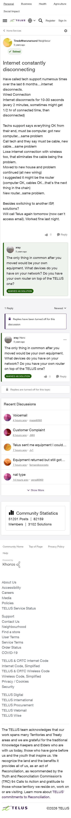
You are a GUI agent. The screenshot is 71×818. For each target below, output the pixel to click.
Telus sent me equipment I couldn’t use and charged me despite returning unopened (40, 445)
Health (42, 3)
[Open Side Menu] (5, 20)
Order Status (11, 647)
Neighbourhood (14, 627)
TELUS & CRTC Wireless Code (26, 671)
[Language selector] (31, 20)
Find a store (11, 632)
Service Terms (12, 642)
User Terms (10, 637)
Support (8, 616)
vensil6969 (37, 479)
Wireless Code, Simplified (21, 676)
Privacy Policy (56, 546)
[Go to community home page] (18, 20)
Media (6, 598)
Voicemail (20, 415)
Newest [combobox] (60, 308)
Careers (8, 593)
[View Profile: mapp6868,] (7, 417)
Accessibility (11, 587)
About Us (9, 582)
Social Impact (11, 11)
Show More (37, 490)
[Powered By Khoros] (35, 563)
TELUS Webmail (14, 710)
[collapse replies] (35, 334)
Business (26, 3)
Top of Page (36, 546)
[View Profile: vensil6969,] (7, 477)
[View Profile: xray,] (10, 249)
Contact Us (10, 622)
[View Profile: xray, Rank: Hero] (8, 339)
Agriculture (60, 3)
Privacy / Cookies (15, 681)
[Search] (40, 20)
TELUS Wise (11, 715)
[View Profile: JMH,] (7, 432)
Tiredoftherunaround (26, 40)
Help (5, 553)
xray (18, 247)
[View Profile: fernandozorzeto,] (7, 462)
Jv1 (31, 450)
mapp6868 (35, 420)
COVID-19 (10, 653)
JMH (32, 435)
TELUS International (17, 700)
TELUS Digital (12, 695)
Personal (9, 3)
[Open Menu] (65, 30)
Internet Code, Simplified (21, 666)
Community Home (13, 546)
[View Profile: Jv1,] (7, 447)
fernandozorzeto (38, 464)
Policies (8, 603)
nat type (19, 474)
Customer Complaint (29, 430)
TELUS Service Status (19, 608)
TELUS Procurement (17, 705)
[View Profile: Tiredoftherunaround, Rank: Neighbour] (7, 42)
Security (8, 687)
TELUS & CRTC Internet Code (25, 661)
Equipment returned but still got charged (37, 460)
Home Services (14, 30)
